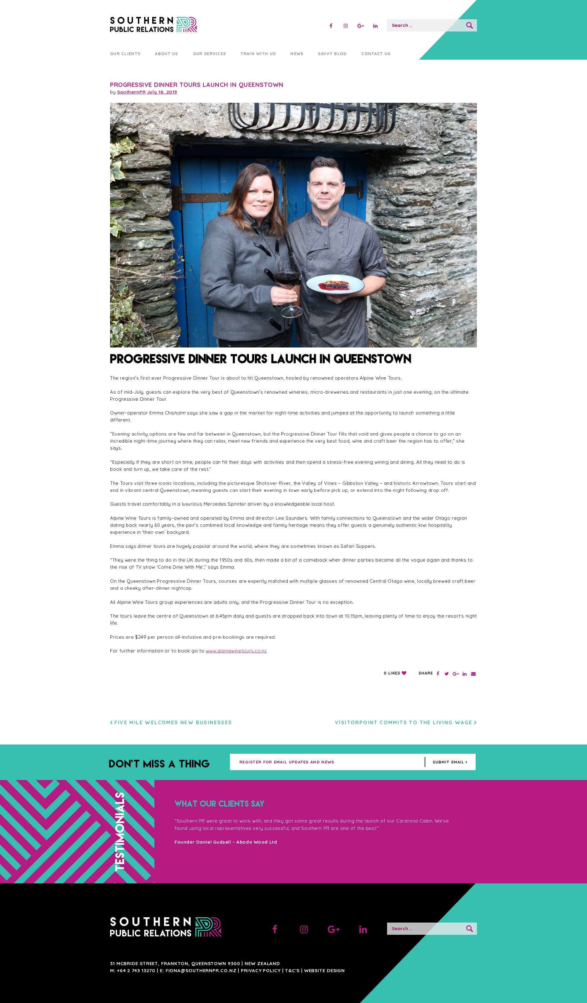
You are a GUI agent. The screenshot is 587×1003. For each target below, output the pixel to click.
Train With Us (258, 53)
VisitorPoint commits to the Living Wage (404, 722)
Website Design (324, 970)
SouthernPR (131, 92)
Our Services (209, 53)
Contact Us (375, 53)
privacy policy (261, 970)
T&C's (292, 970)
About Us (166, 53)
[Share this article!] (438, 673)
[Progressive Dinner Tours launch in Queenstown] (293, 225)
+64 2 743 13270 (136, 970)
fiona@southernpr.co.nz (201, 970)
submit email (448, 762)
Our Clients (125, 53)
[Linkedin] (375, 25)
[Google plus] (360, 25)
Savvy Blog (332, 53)
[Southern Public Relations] (168, 25)
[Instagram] (345, 25)
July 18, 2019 (162, 92)
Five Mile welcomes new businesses (173, 722)
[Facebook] (331, 25)
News (296, 53)
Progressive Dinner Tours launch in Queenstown (197, 84)
